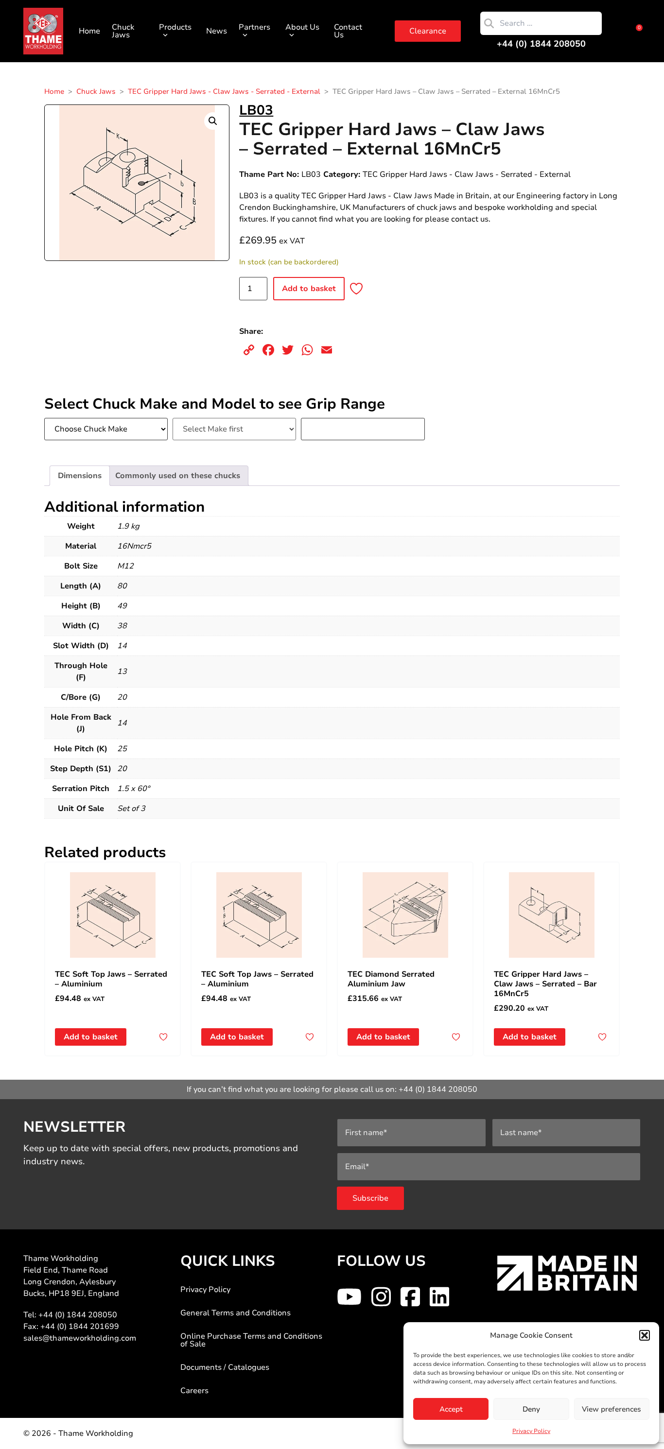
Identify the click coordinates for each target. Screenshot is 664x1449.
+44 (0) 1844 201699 (79, 1326)
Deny (531, 1409)
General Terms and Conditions (235, 1313)
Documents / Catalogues (224, 1367)
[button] (644, 1335)
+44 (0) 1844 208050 (541, 44)
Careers (194, 1390)
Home (89, 31)
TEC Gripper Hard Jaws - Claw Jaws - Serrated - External (224, 91)
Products (175, 27)
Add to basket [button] (91, 1037)
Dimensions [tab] (80, 475)
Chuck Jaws (123, 31)
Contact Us (348, 31)
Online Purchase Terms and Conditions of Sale (251, 1340)
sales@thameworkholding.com (79, 1338)
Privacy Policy (531, 1431)
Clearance (427, 31)
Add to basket (309, 288)
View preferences (611, 1409)
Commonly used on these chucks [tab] (177, 475)
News (216, 31)
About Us (302, 27)
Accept (451, 1409)
